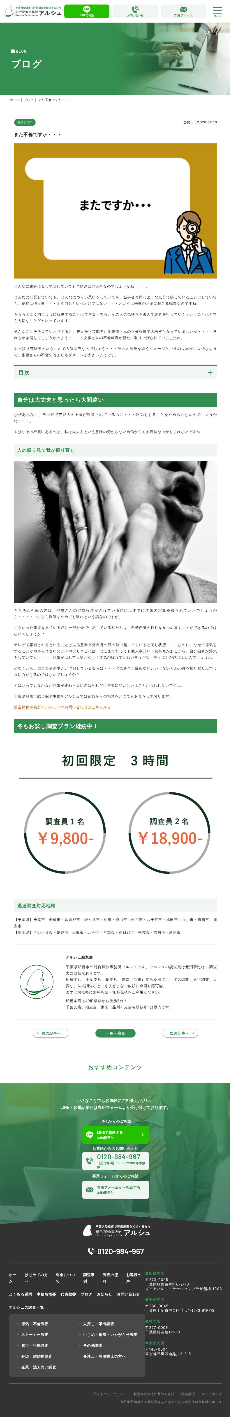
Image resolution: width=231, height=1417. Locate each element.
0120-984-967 (120, 1251)
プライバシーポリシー (110, 1394)
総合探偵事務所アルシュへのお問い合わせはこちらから (62, 707)
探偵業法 (188, 1394)
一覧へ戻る (115, 1033)
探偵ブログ (25, 122)
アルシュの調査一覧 (26, 1307)
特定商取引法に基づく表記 (154, 1394)
